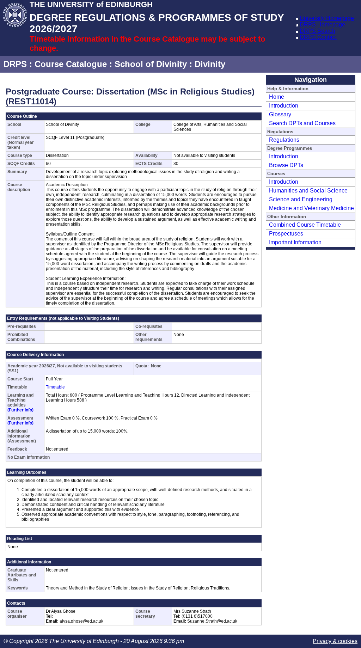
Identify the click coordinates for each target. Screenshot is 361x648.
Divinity (210, 64)
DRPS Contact (318, 37)
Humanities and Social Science (308, 191)
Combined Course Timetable (305, 225)
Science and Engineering (300, 199)
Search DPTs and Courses (302, 123)
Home (276, 97)
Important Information (295, 242)
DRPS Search (317, 31)
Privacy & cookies (335, 641)
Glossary (280, 114)
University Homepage (327, 18)
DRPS (15, 64)
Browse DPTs (286, 165)
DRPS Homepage (322, 24)
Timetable (55, 387)
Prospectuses (286, 234)
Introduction (283, 106)
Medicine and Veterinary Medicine (311, 208)
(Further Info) (20, 410)
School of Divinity (151, 64)
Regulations (284, 140)
